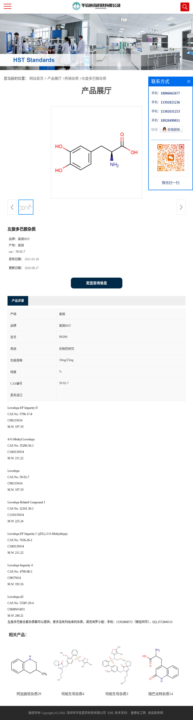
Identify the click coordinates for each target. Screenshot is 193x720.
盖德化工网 (138, 713)
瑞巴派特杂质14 (160, 694)
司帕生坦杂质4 (72, 694)
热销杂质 (72, 78)
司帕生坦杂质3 (116, 694)
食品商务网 (155, 713)
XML (110, 713)
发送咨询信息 (96, 283)
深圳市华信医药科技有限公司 (86, 713)
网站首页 (36, 78)
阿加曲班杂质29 (29, 694)
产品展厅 (54, 78)
